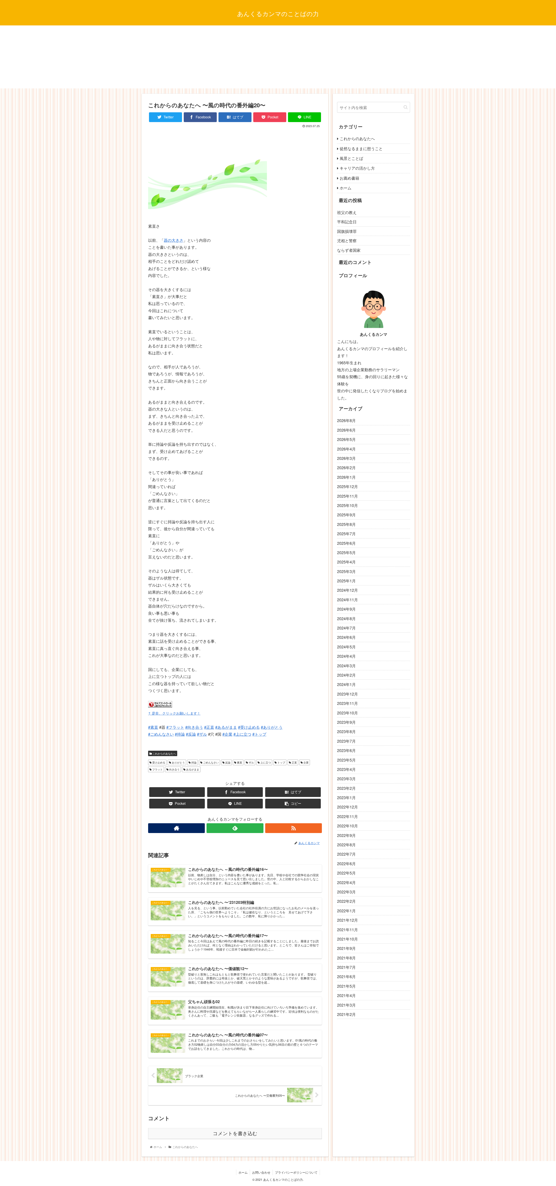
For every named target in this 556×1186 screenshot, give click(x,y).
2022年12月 (347, 807)
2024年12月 (347, 590)
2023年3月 (346, 778)
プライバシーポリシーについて (296, 1172)
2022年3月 (346, 891)
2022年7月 (346, 854)
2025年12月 (347, 486)
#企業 (227, 734)
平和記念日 (347, 221)
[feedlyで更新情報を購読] (235, 828)
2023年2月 (346, 788)
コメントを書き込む (235, 1133)
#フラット (175, 727)
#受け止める (249, 727)
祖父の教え (347, 212)
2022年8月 (346, 844)
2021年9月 (346, 948)
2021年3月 (346, 1005)
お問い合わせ (261, 1172)
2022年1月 (346, 910)
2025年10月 (347, 505)
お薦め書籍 (349, 178)
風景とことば (351, 158)
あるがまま (192, 769)
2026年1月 (346, 477)
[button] (405, 107)
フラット (157, 769)
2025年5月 (346, 552)
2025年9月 (346, 514)
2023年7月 (346, 741)
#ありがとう (272, 727)
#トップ (259, 734)
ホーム (345, 187)
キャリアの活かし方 (357, 168)
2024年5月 (346, 646)
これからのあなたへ (164, 753)
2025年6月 (346, 543)
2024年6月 (346, 637)
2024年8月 (346, 618)
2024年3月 (346, 665)
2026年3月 (346, 458)
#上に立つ (242, 734)
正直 (294, 762)
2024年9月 (346, 609)
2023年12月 (347, 694)
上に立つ (265, 762)
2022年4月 (346, 882)
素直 (239, 762)
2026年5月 (346, 439)
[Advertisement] (278, 58)
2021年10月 (347, 939)
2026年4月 (346, 448)
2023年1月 (346, 797)
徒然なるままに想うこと (361, 148)
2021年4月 (346, 995)
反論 (227, 762)
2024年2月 (346, 675)
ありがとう (178, 762)
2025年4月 (346, 562)
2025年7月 (346, 533)
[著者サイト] (176, 828)
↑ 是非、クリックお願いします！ (174, 713)
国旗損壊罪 (347, 231)
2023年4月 (346, 769)
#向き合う (194, 727)
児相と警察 (347, 240)
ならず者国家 (349, 250)
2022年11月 (347, 816)
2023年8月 (346, 731)
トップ (281, 762)
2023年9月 (346, 722)
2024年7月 (346, 628)
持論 (194, 762)
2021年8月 (346, 958)
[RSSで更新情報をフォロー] (293, 828)
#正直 (209, 727)
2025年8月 (346, 524)
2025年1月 (346, 580)
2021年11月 (347, 929)
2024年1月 (346, 684)
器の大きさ (173, 240)
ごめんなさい (210, 762)
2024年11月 (347, 599)
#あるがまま (226, 727)
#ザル (202, 734)
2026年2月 (346, 467)
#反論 (191, 734)
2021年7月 (346, 967)
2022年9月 (346, 835)
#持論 (180, 734)
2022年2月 (346, 901)
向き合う (174, 769)
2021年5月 (346, 986)
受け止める (158, 762)
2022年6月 (346, 863)
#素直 (153, 727)
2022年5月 (346, 873)
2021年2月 (346, 1014)
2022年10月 (347, 825)
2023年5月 (346, 759)
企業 (306, 762)
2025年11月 (347, 496)
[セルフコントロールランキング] (160, 706)
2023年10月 (347, 712)
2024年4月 (346, 656)
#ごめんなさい (161, 734)
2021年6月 (346, 976)
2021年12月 (347, 920)
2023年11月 (347, 703)
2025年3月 (346, 571)
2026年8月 (346, 420)
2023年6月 (346, 750)
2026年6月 (346, 430)
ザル (251, 762)
